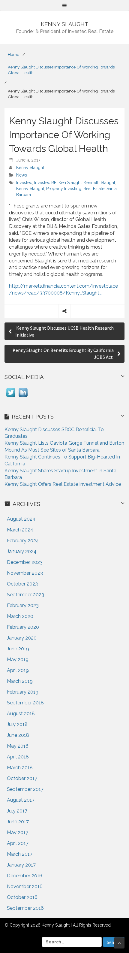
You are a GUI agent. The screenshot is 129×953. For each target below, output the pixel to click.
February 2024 (23, 540)
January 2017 (21, 865)
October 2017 (22, 778)
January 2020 (22, 638)
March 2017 (19, 854)
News (21, 175)
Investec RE (45, 182)
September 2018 (25, 703)
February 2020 (23, 627)
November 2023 (25, 573)
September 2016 (25, 908)
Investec (24, 182)
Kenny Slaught (30, 167)
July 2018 (17, 724)
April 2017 (17, 843)
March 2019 (20, 681)
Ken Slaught (70, 182)
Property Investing (63, 188)
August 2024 (21, 519)
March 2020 (20, 616)
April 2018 (18, 757)
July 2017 (17, 811)
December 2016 (24, 876)
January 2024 (22, 551)
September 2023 (25, 595)
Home (13, 54)
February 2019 (22, 692)
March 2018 (20, 767)
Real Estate (93, 188)
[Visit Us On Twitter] (10, 397)
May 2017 (17, 832)
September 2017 (25, 789)
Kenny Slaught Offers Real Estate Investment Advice (62, 484)
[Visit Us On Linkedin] (23, 397)
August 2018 (21, 713)
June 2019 (18, 649)
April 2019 (18, 670)
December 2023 (25, 562)
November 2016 (25, 886)
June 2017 (18, 821)
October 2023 (22, 584)
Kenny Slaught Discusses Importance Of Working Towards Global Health (61, 70)
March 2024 (20, 530)
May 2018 (17, 746)
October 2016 (22, 897)
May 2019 (17, 659)
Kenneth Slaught (99, 182)
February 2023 (23, 605)
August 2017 (20, 800)
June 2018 (18, 735)
